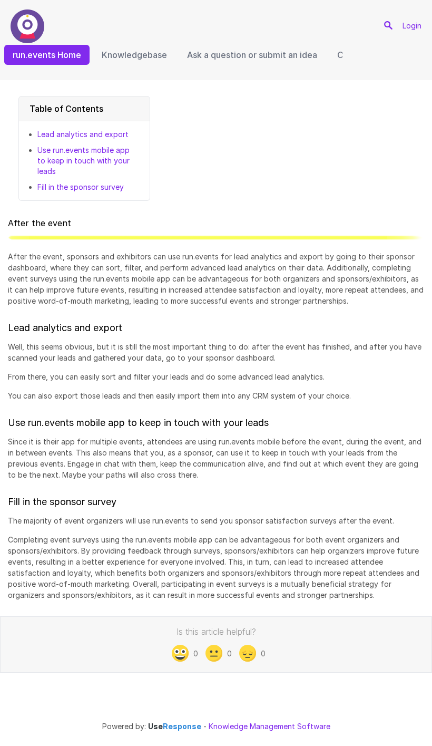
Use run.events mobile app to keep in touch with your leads (83, 161)
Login (411, 25)
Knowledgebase (134, 55)
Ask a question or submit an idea (252, 55)
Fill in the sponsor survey (80, 186)
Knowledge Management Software (269, 726)
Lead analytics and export (83, 134)
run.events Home (47, 55)
